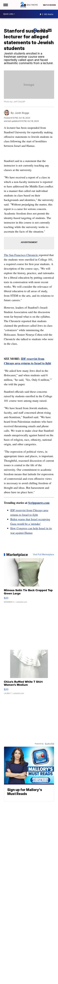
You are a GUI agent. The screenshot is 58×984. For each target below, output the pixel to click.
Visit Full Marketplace (43, 554)
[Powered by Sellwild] (49, 744)
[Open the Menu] (5, 5)
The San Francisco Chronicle (21, 255)
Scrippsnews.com (38, 503)
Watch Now (48, 5)
